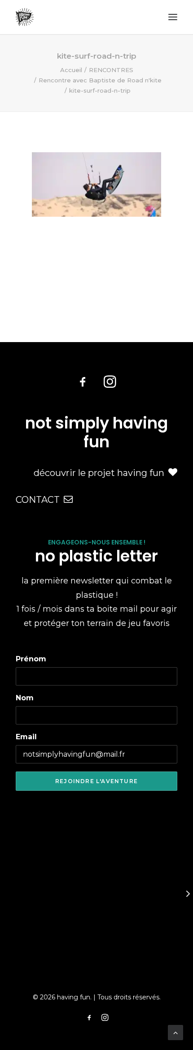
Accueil (71, 69)
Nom (25, 698)
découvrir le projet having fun (99, 472)
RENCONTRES (111, 69)
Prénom (31, 659)
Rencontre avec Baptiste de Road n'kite (100, 80)
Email (26, 737)
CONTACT (38, 499)
